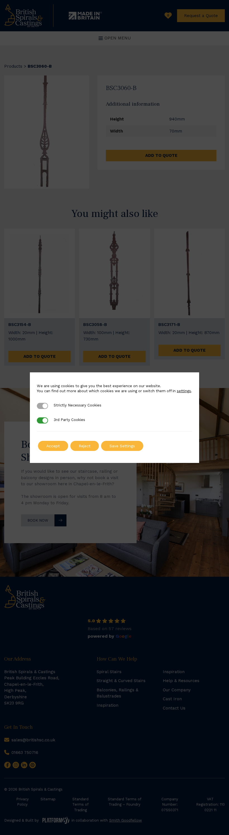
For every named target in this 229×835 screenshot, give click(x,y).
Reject (84, 446)
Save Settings (122, 446)
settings (184, 391)
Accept (53, 446)
